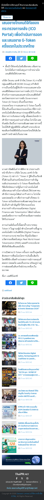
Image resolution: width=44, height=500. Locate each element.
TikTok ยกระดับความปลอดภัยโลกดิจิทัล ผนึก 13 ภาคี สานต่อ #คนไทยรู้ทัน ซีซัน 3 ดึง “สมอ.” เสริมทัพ (29, 323)
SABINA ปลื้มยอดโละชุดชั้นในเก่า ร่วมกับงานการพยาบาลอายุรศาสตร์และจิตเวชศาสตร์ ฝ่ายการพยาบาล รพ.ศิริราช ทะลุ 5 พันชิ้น (28, 428)
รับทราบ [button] (7, 17)
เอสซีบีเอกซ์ (8, 290)
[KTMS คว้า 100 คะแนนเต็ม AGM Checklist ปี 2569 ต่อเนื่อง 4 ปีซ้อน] (9, 412)
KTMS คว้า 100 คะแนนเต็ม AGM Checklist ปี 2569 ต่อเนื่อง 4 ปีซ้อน (28, 409)
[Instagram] (27, 478)
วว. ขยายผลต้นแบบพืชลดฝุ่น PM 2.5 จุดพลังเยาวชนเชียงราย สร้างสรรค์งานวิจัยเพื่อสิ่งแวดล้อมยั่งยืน (28, 339)
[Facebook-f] (17, 478)
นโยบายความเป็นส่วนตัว (13, 8)
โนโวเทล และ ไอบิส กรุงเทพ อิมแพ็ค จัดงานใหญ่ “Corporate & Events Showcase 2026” (29, 305)
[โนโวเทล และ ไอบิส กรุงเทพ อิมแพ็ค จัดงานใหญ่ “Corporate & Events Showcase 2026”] (9, 308)
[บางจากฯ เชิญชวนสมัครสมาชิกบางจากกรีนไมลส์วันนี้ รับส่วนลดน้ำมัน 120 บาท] (9, 445)
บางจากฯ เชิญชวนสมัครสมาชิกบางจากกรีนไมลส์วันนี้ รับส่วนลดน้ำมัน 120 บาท (28, 441)
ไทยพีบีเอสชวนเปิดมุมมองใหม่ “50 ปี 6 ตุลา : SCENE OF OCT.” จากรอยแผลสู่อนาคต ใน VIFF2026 (29, 373)
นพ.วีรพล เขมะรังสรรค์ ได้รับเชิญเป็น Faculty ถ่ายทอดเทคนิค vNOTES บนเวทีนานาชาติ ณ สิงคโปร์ (28, 394)
